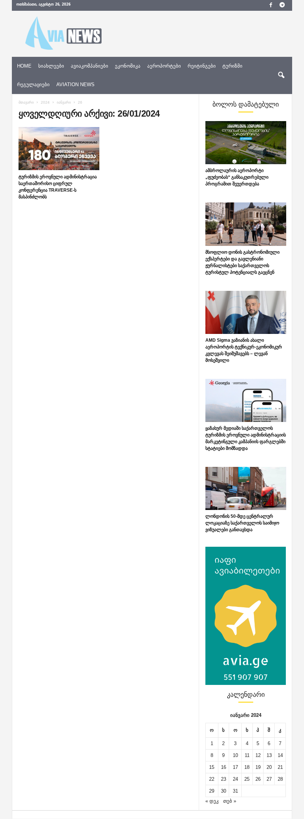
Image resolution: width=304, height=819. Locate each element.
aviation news (75, 84)
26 (258, 779)
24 (235, 779)
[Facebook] (270, 5)
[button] (281, 75)
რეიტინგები (202, 66)
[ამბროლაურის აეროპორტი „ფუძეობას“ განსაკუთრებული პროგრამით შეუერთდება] (245, 142)
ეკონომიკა (128, 66)
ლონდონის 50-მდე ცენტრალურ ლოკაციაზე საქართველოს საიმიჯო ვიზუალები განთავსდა (242, 523)
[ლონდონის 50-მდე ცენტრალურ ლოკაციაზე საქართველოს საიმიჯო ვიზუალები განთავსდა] (245, 488)
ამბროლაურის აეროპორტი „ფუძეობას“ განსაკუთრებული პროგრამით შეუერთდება (236, 177)
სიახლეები (51, 66)
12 (258, 755)
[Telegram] (282, 5)
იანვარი (64, 102)
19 (258, 767)
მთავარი (26, 102)
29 (211, 791)
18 (247, 767)
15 (211, 767)
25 (247, 779)
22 (211, 779)
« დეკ (212, 801)
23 (223, 779)
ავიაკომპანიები (89, 66)
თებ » (229, 801)
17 (235, 767)
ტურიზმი (232, 66)
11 (247, 755)
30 (223, 791)
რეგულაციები (33, 84)
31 (235, 791)
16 (223, 767)
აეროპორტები (164, 66)
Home (24, 66)
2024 (45, 102)
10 (235, 755)
